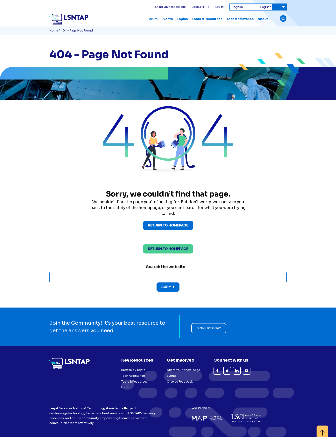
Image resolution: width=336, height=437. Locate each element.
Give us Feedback (180, 381)
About (263, 19)
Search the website (165, 266)
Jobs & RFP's (200, 7)
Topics (182, 19)
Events (167, 19)
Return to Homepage (168, 225)
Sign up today (209, 328)
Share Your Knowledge (183, 370)
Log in (219, 7)
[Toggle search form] (283, 19)
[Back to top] (322, 429)
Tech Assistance (240, 19)
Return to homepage (168, 249)
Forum (152, 19)
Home (53, 30)
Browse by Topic (133, 370)
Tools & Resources (207, 19)
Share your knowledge (170, 7)
